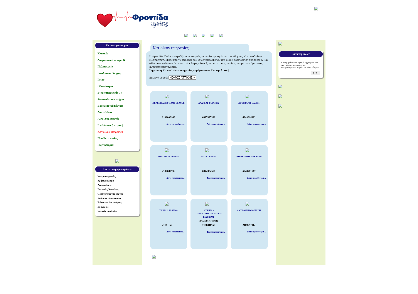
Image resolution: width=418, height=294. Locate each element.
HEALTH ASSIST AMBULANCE (168, 103)
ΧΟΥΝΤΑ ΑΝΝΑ (208, 156)
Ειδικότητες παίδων (110, 92)
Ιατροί (101, 79)
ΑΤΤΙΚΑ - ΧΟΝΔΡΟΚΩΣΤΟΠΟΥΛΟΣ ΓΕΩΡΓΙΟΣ (208, 213)
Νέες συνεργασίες (107, 176)
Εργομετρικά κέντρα (110, 105)
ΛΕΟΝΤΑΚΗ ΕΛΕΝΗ (249, 103)
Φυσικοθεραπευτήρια (111, 99)
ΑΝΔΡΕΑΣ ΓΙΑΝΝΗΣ (208, 103)
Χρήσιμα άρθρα (106, 180)
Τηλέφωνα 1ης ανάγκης (109, 202)
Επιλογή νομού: (158, 77)
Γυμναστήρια (105, 144)
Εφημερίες (103, 206)
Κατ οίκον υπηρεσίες (110, 131)
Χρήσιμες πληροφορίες (109, 198)
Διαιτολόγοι (105, 112)
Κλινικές (103, 53)
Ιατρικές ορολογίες (107, 211)
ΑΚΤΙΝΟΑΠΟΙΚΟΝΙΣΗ (249, 210)
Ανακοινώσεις (105, 185)
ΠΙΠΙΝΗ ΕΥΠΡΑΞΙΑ (168, 156)
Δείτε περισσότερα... (176, 124)
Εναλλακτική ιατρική (110, 125)
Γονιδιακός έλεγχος (109, 73)
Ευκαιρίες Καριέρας (108, 189)
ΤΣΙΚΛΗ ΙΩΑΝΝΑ (168, 210)
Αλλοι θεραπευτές (108, 118)
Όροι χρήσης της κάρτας (110, 193)
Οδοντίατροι (105, 86)
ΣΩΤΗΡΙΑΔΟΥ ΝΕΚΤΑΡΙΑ (249, 156)
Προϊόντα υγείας (108, 138)
